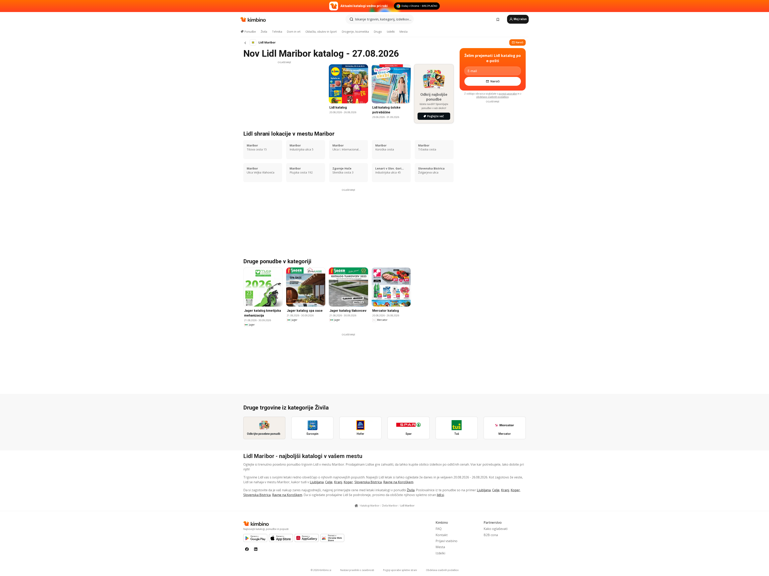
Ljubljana (317, 482)
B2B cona (491, 535)
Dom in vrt (294, 31)
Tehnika (277, 31)
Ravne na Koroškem (398, 482)
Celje (328, 482)
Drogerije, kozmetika (355, 31)
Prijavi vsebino (446, 541)
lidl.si (440, 495)
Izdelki (391, 31)
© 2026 (321, 570)
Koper (348, 482)
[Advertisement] (284, 92)
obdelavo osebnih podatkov (492, 97)
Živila (264, 31)
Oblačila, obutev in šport (321, 31)
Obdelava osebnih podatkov (442, 570)
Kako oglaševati (495, 529)
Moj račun (520, 19)
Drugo (378, 31)
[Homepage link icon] (356, 505)
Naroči (519, 42)
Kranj (338, 482)
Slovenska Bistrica (368, 482)
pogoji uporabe (508, 93)
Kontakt (442, 535)
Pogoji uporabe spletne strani (400, 570)
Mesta (403, 31)
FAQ (439, 529)
